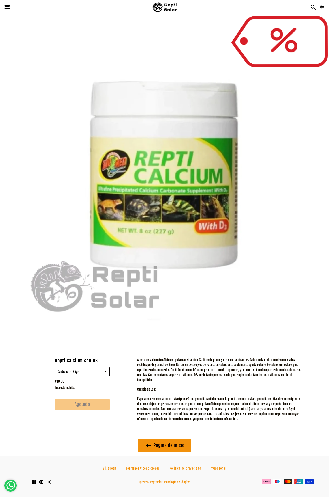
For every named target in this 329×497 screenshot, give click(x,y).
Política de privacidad (185, 468)
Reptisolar (156, 482)
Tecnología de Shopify (177, 482)
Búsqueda (109, 468)
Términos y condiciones (143, 468)
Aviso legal (218, 468)
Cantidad (63, 372)
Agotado (82, 404)
